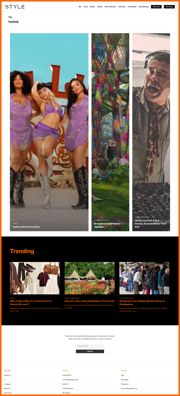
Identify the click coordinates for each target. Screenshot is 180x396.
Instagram (7, 384)
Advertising (7, 393)
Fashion (15, 223)
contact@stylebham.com (71, 380)
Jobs (122, 375)
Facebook (7, 375)
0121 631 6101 (67, 375)
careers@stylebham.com (129, 388)
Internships (124, 380)
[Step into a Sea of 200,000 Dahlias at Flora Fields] (90, 285)
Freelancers (125, 384)
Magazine (7, 388)
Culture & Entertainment (101, 220)
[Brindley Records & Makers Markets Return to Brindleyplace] (144, 287)
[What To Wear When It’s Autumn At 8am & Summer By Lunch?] (35, 287)
